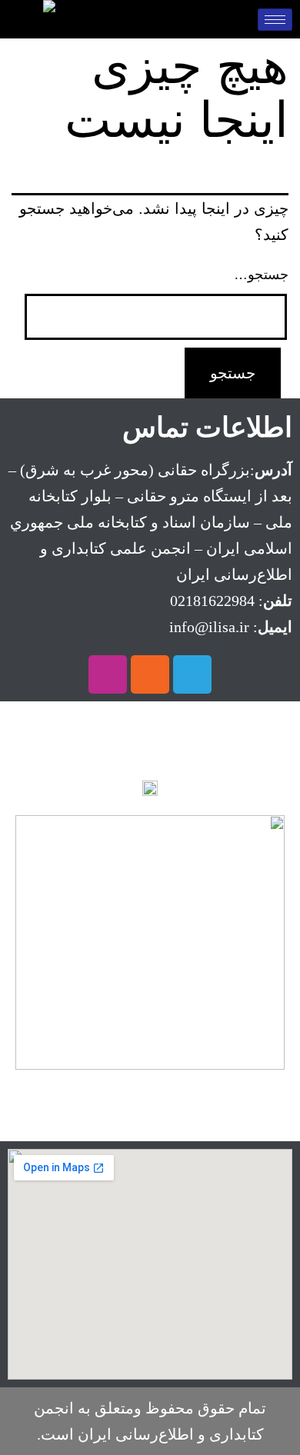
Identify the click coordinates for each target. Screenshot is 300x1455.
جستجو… (261, 274)
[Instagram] (107, 674)
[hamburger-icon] (275, 19)
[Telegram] (192, 674)
